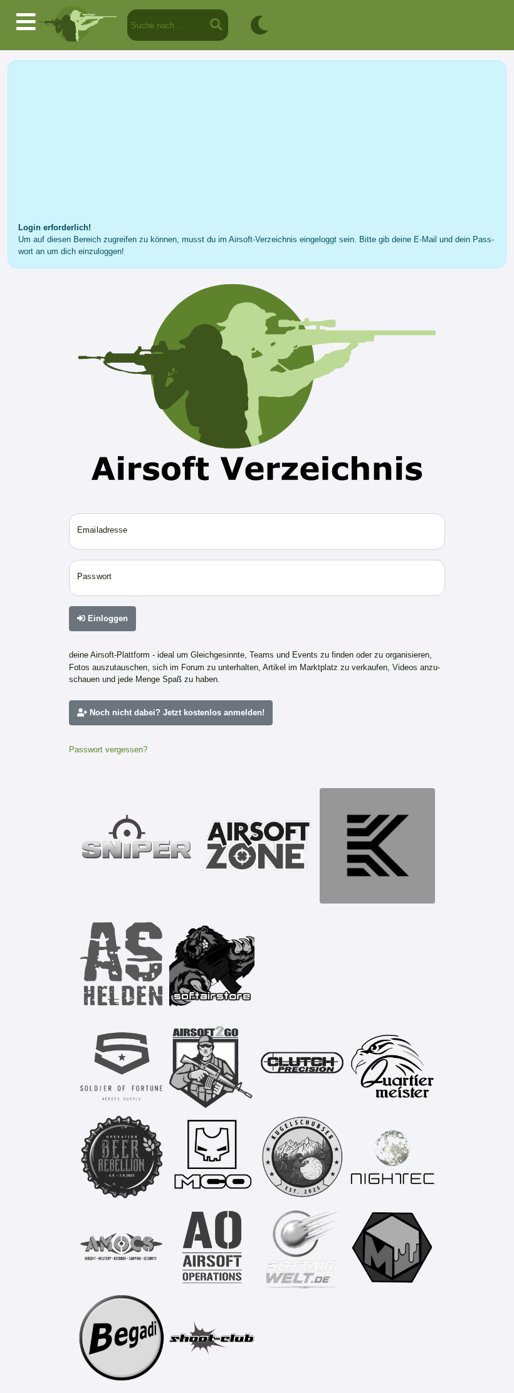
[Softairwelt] (302, 1247)
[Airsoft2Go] (211, 1066)
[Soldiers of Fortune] (121, 1066)
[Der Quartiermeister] (392, 1066)
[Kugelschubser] (302, 1157)
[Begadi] (121, 1337)
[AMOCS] (121, 1247)
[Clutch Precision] (302, 1066)
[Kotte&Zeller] (377, 846)
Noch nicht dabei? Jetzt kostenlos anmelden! (176, 712)
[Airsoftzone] (257, 846)
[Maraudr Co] (211, 1157)
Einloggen (106, 618)
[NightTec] (392, 1157)
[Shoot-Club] (211, 1337)
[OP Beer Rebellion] (121, 1157)
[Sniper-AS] (136, 846)
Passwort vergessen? (108, 749)
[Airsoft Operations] (211, 1247)
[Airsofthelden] (121, 963)
